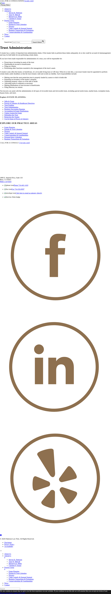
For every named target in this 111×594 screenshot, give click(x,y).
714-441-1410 (28, 1)
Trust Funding (9, 105)
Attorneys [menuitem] (7, 556)
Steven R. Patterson (15, 13)
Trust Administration (11, 107)
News (6, 34)
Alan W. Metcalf (14, 15)
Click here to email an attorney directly (29, 193)
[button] (5, 39)
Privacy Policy (9, 544)
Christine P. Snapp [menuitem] (15, 565)
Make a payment (5, 182)
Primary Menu (5, 5)
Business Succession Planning (14, 109)
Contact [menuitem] (7, 585)
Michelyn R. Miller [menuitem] (15, 564)
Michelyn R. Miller (15, 17)
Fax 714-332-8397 (18, 189)
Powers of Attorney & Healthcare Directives (19, 103)
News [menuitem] (6, 583)
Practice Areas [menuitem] (9, 567)
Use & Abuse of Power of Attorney (16, 119)
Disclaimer (8, 542)
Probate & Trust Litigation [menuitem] (18, 573)
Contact (7, 36)
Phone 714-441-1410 (21, 185)
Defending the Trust (11, 115)
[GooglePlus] (55, 533)
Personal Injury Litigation (13, 137)
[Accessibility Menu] (1, 535)
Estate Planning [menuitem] (14, 571)
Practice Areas (9, 20)
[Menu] (1, 550)
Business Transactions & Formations (21, 30)
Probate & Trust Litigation (18, 24)
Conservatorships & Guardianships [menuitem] (21, 581)
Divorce (11, 26)
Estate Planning (14, 22)
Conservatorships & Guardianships (21, 32)
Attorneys (7, 11)
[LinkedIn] (55, 422)
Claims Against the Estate (13, 113)
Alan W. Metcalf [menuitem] (14, 562)
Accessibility (8, 546)
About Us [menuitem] (7, 554)
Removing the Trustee (11, 117)
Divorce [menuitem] (11, 575)
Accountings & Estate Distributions (16, 111)
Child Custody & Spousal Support (20, 28)
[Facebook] (55, 310)
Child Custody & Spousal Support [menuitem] (20, 577)
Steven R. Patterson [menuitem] (15, 560)
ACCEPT (22, 593)
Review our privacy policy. (9, 593)
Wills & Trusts (9, 101)
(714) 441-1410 (24, 143)
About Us (7, 9)
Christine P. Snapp (15, 19)
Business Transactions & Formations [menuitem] (21, 579)
